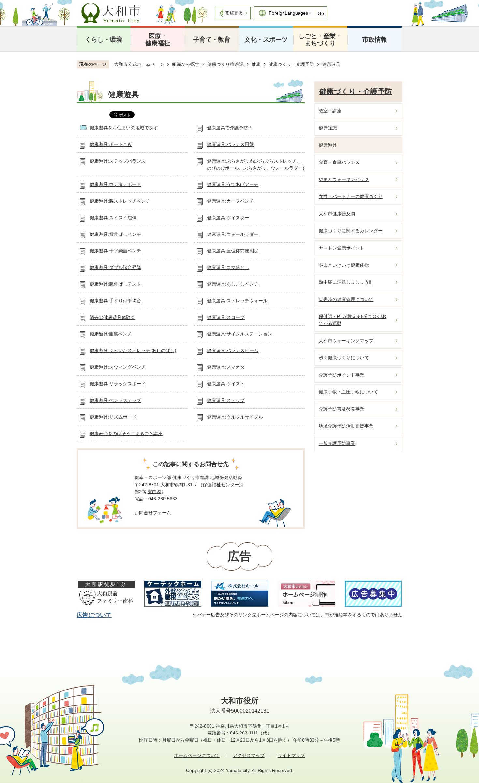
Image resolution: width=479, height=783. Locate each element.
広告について (94, 615)
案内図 (154, 491)
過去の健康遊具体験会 (112, 317)
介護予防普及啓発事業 (341, 409)
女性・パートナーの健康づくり (351, 196)
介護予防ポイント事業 (341, 374)
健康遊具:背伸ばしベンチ (115, 234)
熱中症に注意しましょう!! (345, 282)
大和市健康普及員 (337, 213)
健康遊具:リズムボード (113, 417)
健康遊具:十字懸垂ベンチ (115, 250)
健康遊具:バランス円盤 (230, 144)
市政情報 (374, 39)
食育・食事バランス (339, 162)
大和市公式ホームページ (139, 64)
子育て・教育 (211, 39)
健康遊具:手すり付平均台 (115, 300)
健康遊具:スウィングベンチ (118, 367)
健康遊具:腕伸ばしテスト (115, 284)
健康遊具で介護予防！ (230, 127)
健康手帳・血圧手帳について (348, 391)
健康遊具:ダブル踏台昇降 (115, 267)
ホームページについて (197, 755)
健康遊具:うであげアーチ (232, 184)
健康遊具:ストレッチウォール (237, 300)
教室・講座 (330, 110)
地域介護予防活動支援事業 (346, 426)
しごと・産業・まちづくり (320, 40)
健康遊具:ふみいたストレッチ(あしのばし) (133, 350)
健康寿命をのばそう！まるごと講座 (126, 433)
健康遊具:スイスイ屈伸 (113, 217)
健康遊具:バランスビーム (232, 350)
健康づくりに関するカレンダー (351, 230)
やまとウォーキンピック (344, 179)
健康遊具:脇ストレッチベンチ (120, 201)
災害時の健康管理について (346, 299)
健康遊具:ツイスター (228, 217)
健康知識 (328, 128)
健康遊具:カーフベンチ (230, 201)
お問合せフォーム (153, 512)
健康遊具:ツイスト (226, 383)
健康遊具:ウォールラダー (232, 234)
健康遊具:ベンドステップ (115, 400)
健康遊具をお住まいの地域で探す (124, 127)
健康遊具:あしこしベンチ (232, 284)
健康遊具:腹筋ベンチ (111, 333)
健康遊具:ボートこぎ (111, 144)
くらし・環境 (103, 39)
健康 (256, 64)
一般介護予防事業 (337, 443)
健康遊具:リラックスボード (118, 383)
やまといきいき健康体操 (344, 265)
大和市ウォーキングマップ (346, 340)
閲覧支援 (234, 13)
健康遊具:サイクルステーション (239, 333)
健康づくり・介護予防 (291, 64)
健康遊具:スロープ (226, 317)
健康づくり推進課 (225, 64)
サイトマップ (291, 755)
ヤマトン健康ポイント (341, 247)
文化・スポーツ (266, 39)
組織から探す (185, 64)
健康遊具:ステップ (226, 400)
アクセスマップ (249, 755)
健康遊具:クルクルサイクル (235, 417)
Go (321, 13)
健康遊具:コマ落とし (228, 267)
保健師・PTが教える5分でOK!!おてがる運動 (352, 320)
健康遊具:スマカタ (226, 367)
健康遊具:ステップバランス (118, 161)
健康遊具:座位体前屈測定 (232, 250)
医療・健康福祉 (157, 40)
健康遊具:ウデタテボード (115, 184)
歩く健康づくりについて (344, 357)
